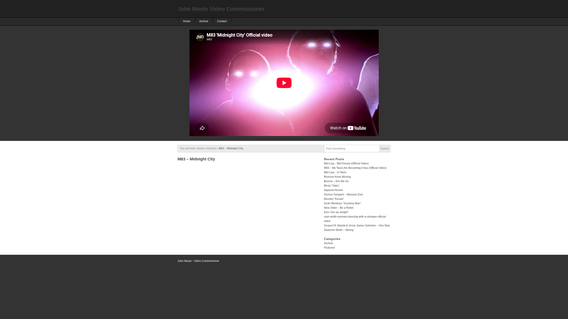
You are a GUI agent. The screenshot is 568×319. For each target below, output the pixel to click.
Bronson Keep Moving (337, 176)
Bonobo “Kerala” (334, 198)
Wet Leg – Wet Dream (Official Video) (346, 163)
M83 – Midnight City (196, 159)
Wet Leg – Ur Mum (335, 172)
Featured (329, 247)
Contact (222, 21)
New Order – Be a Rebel (338, 207)
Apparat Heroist (333, 190)
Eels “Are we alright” (336, 212)
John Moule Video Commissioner (221, 9)
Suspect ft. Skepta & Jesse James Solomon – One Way (357, 225)
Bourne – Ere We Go (336, 181)
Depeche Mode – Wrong (338, 229)
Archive (203, 21)
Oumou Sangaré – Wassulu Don (343, 194)
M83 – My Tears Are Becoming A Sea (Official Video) (355, 167)
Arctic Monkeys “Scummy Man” (342, 203)
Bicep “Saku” (331, 185)
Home (186, 21)
